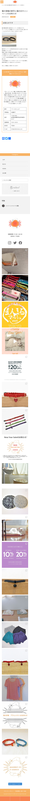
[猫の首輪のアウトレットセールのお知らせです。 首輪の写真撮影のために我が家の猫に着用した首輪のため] (15, 715)
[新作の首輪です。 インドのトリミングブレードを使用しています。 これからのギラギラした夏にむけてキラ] (15, 742)
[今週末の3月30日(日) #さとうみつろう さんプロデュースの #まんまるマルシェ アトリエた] (15, 315)
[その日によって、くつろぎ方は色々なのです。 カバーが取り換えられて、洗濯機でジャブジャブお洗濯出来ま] (15, 528)
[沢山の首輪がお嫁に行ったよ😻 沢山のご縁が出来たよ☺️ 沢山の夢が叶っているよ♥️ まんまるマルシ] (15, 288)
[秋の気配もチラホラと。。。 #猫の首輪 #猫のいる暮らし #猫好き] (15, 261)
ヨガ (3, 159)
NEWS (13, 17)
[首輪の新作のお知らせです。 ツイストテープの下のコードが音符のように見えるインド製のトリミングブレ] (15, 421)
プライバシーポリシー (9, 791)
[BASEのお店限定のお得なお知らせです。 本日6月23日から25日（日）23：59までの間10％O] (15, 768)
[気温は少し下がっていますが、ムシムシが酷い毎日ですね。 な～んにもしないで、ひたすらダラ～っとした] (15, 608)
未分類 (4, 173)
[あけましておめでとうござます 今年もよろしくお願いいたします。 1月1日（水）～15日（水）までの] (15, 341)
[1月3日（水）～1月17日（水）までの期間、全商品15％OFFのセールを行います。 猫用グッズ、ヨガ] (15, 448)
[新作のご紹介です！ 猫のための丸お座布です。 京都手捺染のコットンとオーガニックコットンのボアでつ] (15, 501)
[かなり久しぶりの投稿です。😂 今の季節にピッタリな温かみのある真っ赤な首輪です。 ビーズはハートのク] (15, 395)
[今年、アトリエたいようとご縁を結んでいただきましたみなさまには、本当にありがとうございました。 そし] (15, 475)
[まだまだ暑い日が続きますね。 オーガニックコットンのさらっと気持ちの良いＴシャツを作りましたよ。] (15, 688)
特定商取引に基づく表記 (20, 791)
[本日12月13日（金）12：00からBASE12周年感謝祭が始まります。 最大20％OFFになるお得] (15, 368)
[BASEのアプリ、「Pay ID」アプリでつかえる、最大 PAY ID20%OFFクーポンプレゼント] (15, 555)
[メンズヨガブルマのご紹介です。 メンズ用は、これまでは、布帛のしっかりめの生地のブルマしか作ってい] (15, 635)
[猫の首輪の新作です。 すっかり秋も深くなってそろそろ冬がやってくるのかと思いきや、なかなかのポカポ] (15, 581)
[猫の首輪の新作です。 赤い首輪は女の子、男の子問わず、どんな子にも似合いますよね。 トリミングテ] (15, 662)
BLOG (4, 164)
